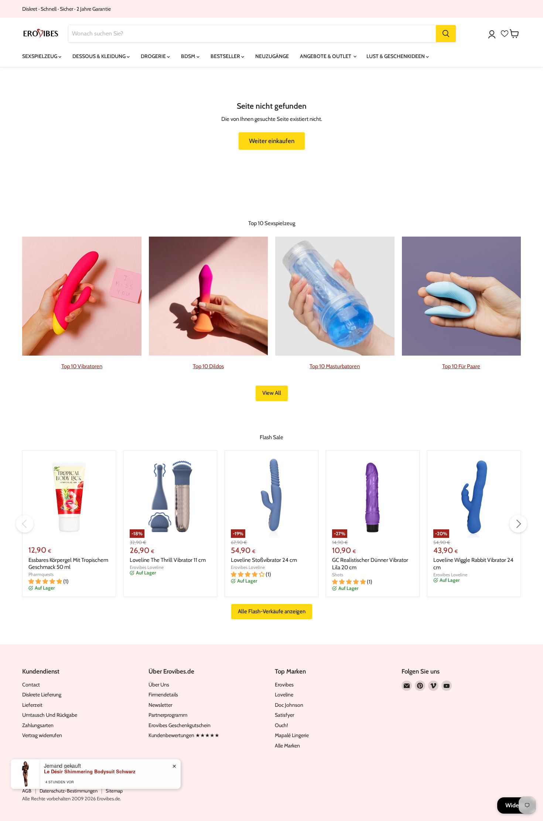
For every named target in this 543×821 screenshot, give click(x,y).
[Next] (518, 524)
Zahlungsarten (38, 725)
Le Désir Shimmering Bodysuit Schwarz (90, 771)
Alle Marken (287, 745)
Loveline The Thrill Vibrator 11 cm (168, 560)
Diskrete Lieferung (41, 694)
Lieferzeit (32, 705)
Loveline (284, 694)
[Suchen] (446, 33)
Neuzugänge (272, 56)
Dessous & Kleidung (99, 56)
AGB (26, 791)
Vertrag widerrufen (42, 735)
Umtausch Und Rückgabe (49, 715)
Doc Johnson (289, 705)
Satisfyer (284, 715)
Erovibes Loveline (147, 567)
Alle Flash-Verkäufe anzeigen (271, 611)
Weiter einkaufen (271, 141)
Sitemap (114, 791)
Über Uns (158, 684)
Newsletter (160, 705)
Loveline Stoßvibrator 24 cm (264, 560)
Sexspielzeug (40, 56)
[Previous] (25, 524)
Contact (31, 684)
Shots (337, 574)
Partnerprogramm (167, 715)
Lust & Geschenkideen (396, 56)
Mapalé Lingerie (292, 735)
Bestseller (226, 56)
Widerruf (516, 805)
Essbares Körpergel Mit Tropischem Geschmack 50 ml (68, 564)
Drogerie (154, 56)
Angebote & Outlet (326, 56)
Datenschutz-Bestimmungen (69, 791)
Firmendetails (163, 694)
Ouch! (281, 725)
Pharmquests (41, 574)
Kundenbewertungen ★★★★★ (183, 735)
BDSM (189, 56)
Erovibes (284, 684)
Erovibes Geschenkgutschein (179, 725)
